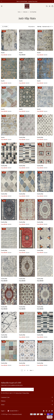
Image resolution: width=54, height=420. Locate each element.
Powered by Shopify (17, 414)
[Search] (46, 6)
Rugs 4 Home (8, 414)
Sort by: (39, 26)
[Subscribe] (32, 389)
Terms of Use (18, 393)
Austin (3, 52)
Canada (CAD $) (13, 411)
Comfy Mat (22, 137)
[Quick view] (15, 32)
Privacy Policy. (26, 393)
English (2, 411)
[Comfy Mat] (27, 124)
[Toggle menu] (1, 6)
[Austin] (9, 40)
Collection (25, 12)
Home (19, 12)
